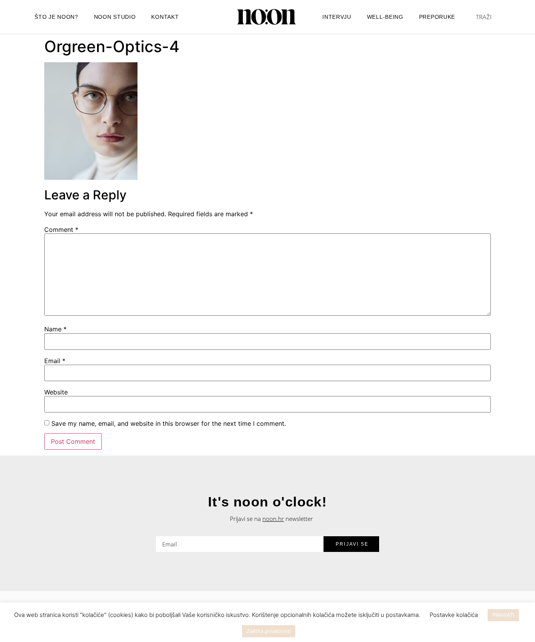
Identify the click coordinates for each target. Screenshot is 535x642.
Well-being (385, 17)
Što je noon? (56, 17)
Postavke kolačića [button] (454, 614)
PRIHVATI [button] (503, 615)
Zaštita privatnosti (269, 631)
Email (54, 361)
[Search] (507, 17)
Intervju (336, 17)
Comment (61, 229)
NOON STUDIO (115, 17)
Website (56, 392)
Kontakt (165, 17)
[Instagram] (205, 17)
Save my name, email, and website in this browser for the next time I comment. (168, 423)
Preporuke (437, 17)
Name (55, 329)
